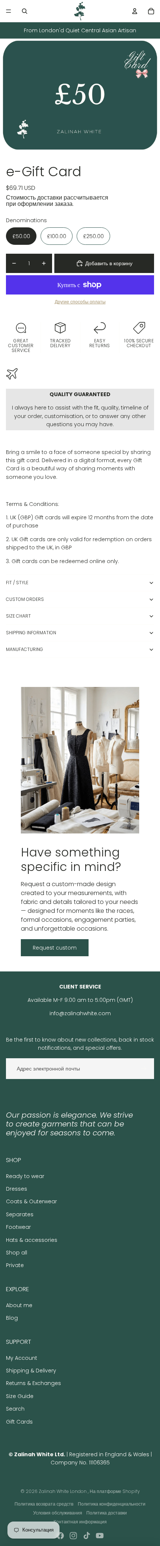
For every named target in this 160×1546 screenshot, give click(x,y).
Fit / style (17, 582)
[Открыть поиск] (24, 11)
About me (19, 1305)
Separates (19, 1214)
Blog (12, 1318)
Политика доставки (106, 1513)
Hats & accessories (31, 1240)
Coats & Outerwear (31, 1201)
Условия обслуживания (57, 1513)
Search (15, 1408)
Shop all (16, 1252)
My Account (21, 1358)
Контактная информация (80, 1522)
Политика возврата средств (44, 1504)
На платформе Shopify (115, 1491)
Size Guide (19, 1396)
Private (15, 1265)
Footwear (18, 1227)
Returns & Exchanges (33, 1383)
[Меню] (8, 11)
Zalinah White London (63, 1491)
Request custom (55, 947)
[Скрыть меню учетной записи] (135, 11)
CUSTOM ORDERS (25, 599)
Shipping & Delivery (31, 1370)
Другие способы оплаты (80, 302)
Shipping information (31, 632)
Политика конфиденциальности (111, 1504)
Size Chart (18, 616)
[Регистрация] (144, 1069)
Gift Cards (19, 1421)
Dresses (16, 1189)
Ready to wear (25, 1176)
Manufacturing (24, 649)
